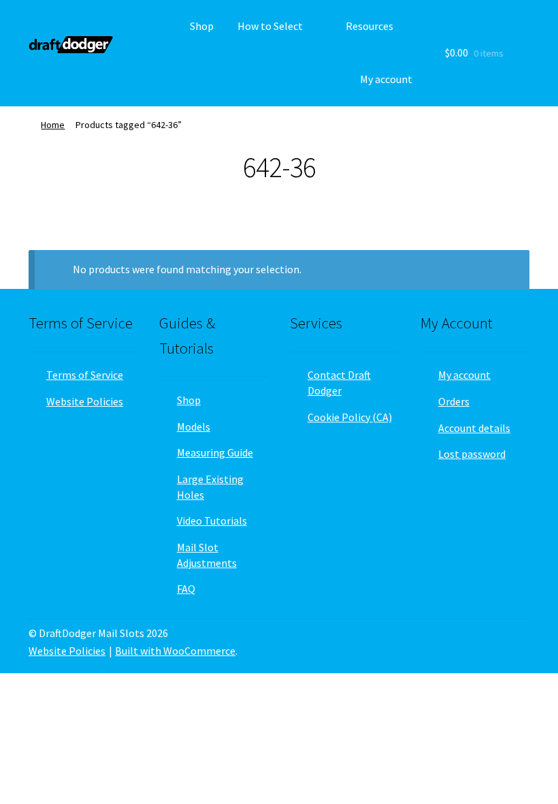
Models (193, 426)
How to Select (270, 26)
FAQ (186, 589)
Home (53, 125)
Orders (454, 401)
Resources (369, 26)
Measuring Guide (215, 452)
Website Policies (84, 401)
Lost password (472, 454)
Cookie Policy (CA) (350, 417)
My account (386, 79)
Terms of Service (84, 375)
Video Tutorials (212, 520)
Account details (474, 428)
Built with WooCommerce (175, 651)
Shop (202, 26)
